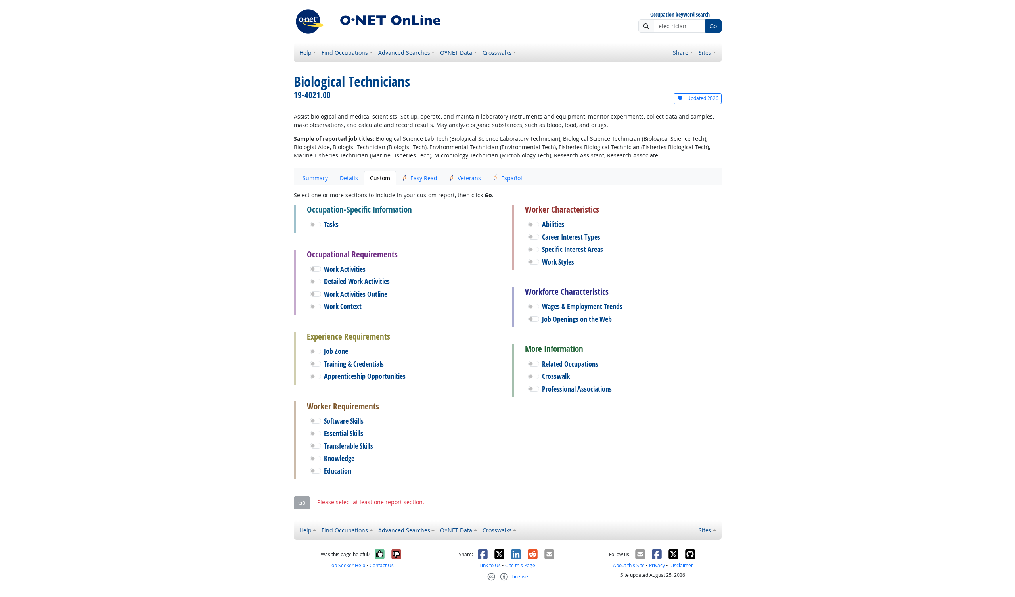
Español (511, 178)
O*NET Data (456, 52)
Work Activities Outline (355, 294)
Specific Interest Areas (572, 249)
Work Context (343, 306)
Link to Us (490, 565)
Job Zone (336, 351)
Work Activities (345, 269)
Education (337, 471)
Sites (705, 52)
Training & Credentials (354, 364)
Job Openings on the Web (577, 319)
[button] (315, 224)
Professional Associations (577, 389)
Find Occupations (345, 52)
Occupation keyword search (680, 15)
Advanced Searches (404, 52)
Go (713, 26)
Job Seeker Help (347, 565)
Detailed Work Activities (357, 281)
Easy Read (423, 178)
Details (349, 178)
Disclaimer (681, 565)
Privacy (657, 565)
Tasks (331, 224)
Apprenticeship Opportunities (365, 376)
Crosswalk (556, 376)
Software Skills (344, 421)
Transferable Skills (348, 446)
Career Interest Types (571, 237)
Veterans (469, 178)
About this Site (629, 565)
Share (680, 52)
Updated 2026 (702, 98)
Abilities (553, 224)
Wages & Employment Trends (582, 306)
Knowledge (339, 458)
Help (305, 52)
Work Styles (558, 262)
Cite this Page (520, 565)
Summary (315, 178)
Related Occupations (570, 364)
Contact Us (382, 565)
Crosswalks (497, 52)
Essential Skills (343, 433)
